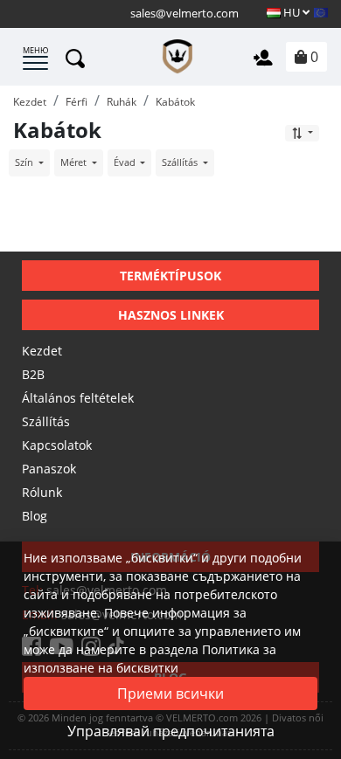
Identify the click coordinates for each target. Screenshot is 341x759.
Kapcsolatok (57, 445)
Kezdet (42, 350)
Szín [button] (25, 162)
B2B (33, 374)
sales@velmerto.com (184, 13)
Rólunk (42, 492)
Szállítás (46, 421)
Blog (34, 515)
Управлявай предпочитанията (171, 731)
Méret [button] (74, 162)
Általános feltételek (78, 398)
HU (292, 12)
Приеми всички (170, 693)
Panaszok (49, 468)
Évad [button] (126, 162)
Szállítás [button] (181, 162)
